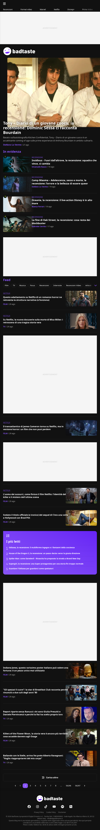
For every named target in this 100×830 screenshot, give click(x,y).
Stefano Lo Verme (12, 144)
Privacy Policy (39, 812)
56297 (77, 785)
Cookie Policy (51, 812)
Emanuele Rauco (39, 167)
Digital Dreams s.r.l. (36, 816)
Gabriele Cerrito (39, 226)
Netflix (6, 293)
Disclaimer (62, 812)
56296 (68, 785)
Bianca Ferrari (38, 206)
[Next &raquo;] (84, 785)
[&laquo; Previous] (15, 785)
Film (5, 304)
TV (4, 326)
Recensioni (37, 157)
